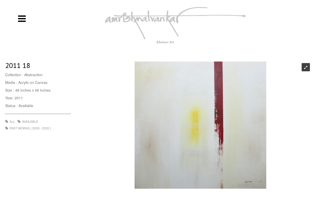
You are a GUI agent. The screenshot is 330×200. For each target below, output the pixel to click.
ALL (12, 121)
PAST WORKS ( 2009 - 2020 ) (30, 128)
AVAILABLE (30, 121)
